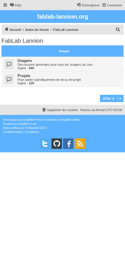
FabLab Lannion (22, 41)
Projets (23, 76)
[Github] (56, 143)
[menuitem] (15, 5)
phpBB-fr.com (27, 123)
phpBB (28, 119)
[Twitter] (45, 143)
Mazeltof (33, 127)
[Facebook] (68, 143)
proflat (14, 127)
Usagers (24, 60)
